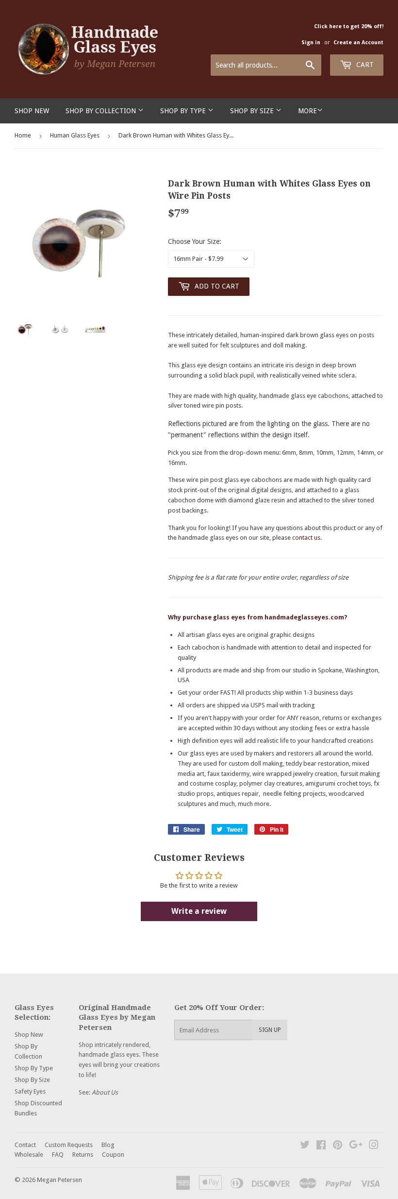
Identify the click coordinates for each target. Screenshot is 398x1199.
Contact (25, 1144)
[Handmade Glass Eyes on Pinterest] (337, 1146)
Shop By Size (253, 111)
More (307, 111)
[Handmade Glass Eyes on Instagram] (374, 1146)
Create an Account (358, 42)
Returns (82, 1154)
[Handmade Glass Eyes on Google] (356, 1146)
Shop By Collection (102, 111)
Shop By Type (184, 111)
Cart (364, 65)
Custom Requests (69, 1144)
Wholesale (29, 1154)
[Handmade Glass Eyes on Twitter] (305, 1146)
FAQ (58, 1154)
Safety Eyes (30, 1091)
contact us (306, 537)
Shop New (32, 111)
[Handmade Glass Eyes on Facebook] (321, 1146)
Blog (108, 1144)
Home (23, 135)
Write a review (199, 911)
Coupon (113, 1154)
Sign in (310, 42)
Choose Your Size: (194, 241)
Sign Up (270, 1030)
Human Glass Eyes (75, 135)
